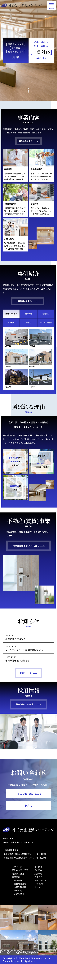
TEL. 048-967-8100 (28, 794)
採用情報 (38, 873)
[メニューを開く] (51, 5)
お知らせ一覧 (25, 673)
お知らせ (38, 877)
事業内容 (16, 877)
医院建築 (18, 880)
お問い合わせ (40, 880)
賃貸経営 (18, 890)
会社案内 (38, 870)
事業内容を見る (25, 141)
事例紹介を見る (25, 301)
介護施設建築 (20, 887)
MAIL (28, 805)
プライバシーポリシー (40, 885)
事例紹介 (38, 866)
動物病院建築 (20, 883)
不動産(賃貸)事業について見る (25, 545)
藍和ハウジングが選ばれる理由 (20, 872)
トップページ (16, 866)
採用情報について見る (25, 704)
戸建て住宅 (19, 893)
